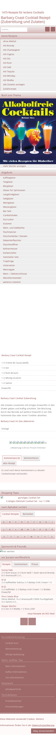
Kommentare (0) (12, 458)
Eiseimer (7, 223)
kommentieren (31, 458)
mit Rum (7, 62)
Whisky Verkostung (14, 654)
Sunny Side (7, 570)
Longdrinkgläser (11, 194)
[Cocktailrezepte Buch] (28, 131)
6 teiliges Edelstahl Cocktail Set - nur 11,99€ (28, 501)
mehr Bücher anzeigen (14, 166)
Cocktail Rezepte (10, 514)
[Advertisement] (28, 323)
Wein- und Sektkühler (14, 227)
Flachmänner (9, 232)
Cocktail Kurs (11, 643)
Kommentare (20, 564)
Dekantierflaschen (12, 240)
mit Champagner (11, 49)
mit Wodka (8, 80)
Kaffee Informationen (16, 671)
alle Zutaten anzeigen (14, 84)
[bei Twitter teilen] (32, 622)
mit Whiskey (9, 75)
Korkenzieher (9, 252)
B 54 (3, 579)
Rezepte (6, 564)
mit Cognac (8, 54)
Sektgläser (8, 198)
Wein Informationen (15, 666)
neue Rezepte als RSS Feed (41, 613)
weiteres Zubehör (12, 282)
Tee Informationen (14, 677)
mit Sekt (7, 67)
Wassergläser (10, 206)
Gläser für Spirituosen (14, 190)
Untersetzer (9, 265)
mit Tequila (8, 71)
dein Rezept (9, 463)
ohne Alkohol (9, 41)
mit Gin (6, 58)
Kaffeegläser (9, 177)
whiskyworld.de (13, 689)
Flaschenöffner (10, 244)
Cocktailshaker (10, 215)
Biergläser (8, 186)
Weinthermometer (12, 277)
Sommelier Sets (11, 257)
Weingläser (8, 202)
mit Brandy (8, 45)
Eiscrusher (8, 219)
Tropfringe (8, 261)
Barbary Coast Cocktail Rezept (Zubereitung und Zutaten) (25, 19)
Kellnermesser (10, 248)
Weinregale (8, 269)
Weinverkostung (13, 648)
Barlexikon (28, 514)
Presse (35, 564)
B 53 (3, 586)
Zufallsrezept (9, 88)
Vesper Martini (8, 606)
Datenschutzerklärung (43, 725)
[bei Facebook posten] (24, 622)
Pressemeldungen (14, 706)
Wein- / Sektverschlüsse (15, 273)
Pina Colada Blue (9, 596)
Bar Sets (7, 211)
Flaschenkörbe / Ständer (15, 236)
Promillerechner (13, 701)
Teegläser (8, 181)
